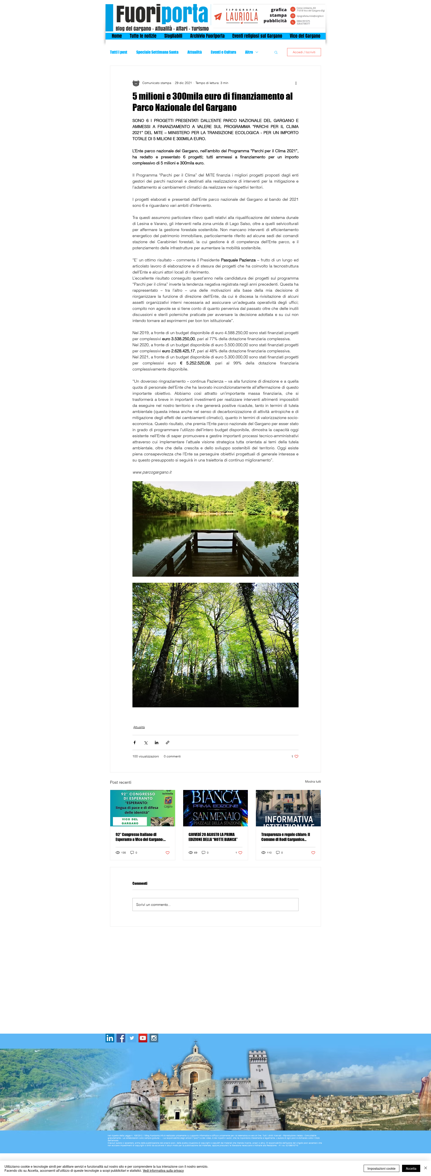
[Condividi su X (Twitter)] (145, 742)
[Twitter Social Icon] (132, 1038)
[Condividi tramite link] (167, 742)
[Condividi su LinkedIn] (156, 742)
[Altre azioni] (296, 83)
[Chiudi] (425, 1168)
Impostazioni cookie (381, 1168)
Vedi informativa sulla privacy (163, 1170)
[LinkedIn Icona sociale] (110, 1038)
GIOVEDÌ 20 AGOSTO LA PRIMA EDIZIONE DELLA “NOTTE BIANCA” (213, 837)
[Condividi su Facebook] (134, 742)
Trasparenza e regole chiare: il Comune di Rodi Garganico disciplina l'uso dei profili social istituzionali (287, 837)
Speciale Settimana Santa (157, 52)
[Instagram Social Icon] (154, 1038)
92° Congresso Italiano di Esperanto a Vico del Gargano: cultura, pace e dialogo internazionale (139, 837)
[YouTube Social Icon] (143, 1038)
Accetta (411, 1168)
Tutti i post (118, 52)
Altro (249, 52)
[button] (276, 52)
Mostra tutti (313, 781)
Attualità (194, 52)
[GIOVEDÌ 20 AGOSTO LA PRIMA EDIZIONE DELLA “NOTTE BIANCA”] (215, 808)
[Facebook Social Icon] (121, 1038)
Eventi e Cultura (223, 52)
